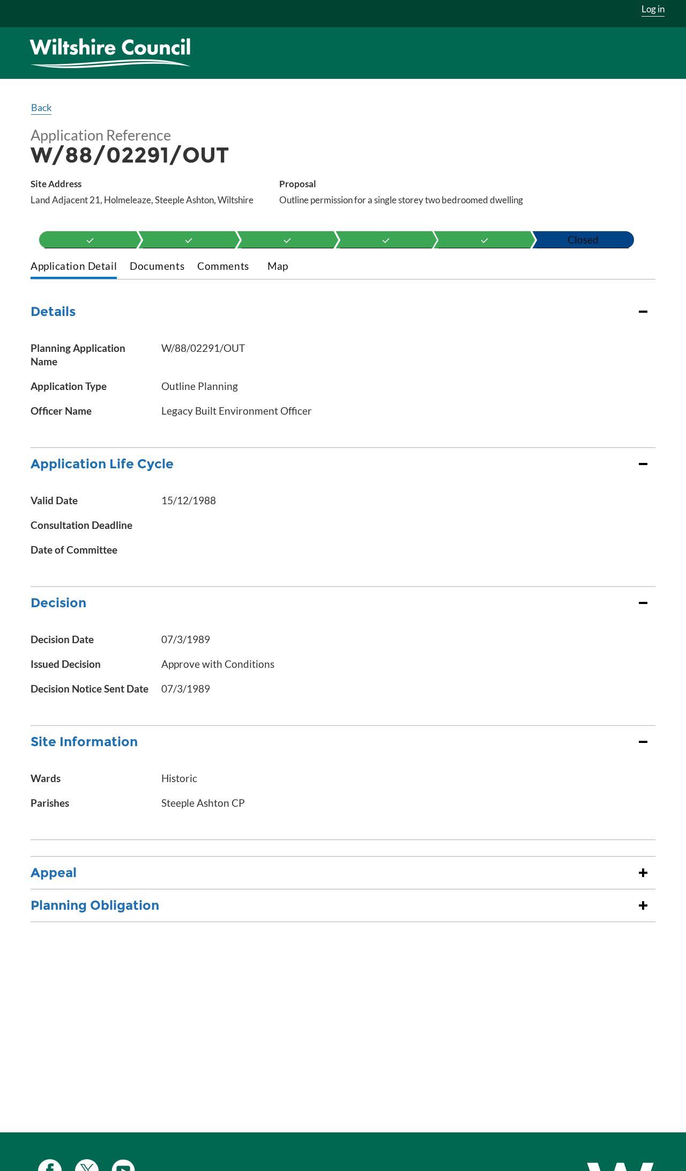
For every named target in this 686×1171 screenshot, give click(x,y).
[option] (90, 239)
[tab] (74, 267)
